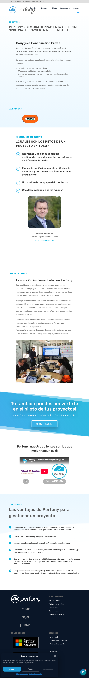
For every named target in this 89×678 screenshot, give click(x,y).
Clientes (54, 8)
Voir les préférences (48, 669)
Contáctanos (53, 607)
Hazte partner (54, 611)
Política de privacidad (35, 674)
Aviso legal (54, 637)
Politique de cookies (22, 674)
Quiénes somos (54, 600)
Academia (53, 651)
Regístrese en (44, 424)
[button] (55, 656)
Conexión (76, 8)
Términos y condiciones (58, 640)
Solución (33, 8)
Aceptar (12, 669)
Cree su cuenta (65, 8)
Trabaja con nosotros (56, 604)
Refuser (30, 669)
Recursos (44, 8)
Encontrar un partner (56, 614)
